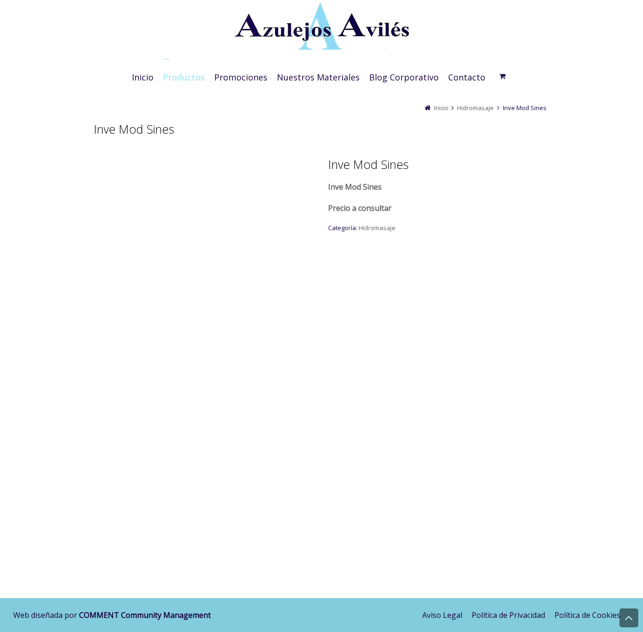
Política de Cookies (587, 615)
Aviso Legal (442, 615)
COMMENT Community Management (145, 615)
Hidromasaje (475, 108)
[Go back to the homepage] (321, 28)
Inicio (441, 108)
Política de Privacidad (508, 615)
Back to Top (628, 617)
